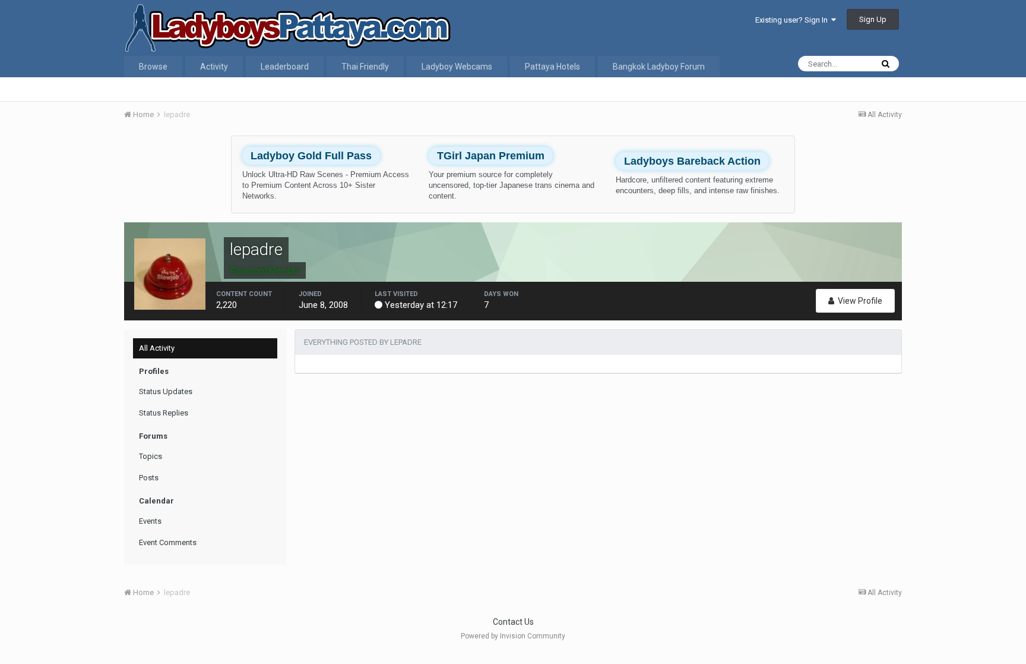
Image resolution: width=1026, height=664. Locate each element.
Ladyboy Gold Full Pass (311, 156)
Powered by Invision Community (513, 636)
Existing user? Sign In (793, 19)
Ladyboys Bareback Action (692, 161)
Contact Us (513, 622)
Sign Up (872, 19)
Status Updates (165, 391)
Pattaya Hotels (552, 66)
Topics (150, 456)
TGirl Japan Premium (490, 156)
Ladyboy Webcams (457, 66)
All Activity (157, 348)
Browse (153, 66)
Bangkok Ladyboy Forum (659, 66)
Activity (214, 66)
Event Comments (168, 542)
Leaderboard (285, 66)
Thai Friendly (365, 66)
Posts (149, 477)
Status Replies (163, 412)
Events (150, 521)
